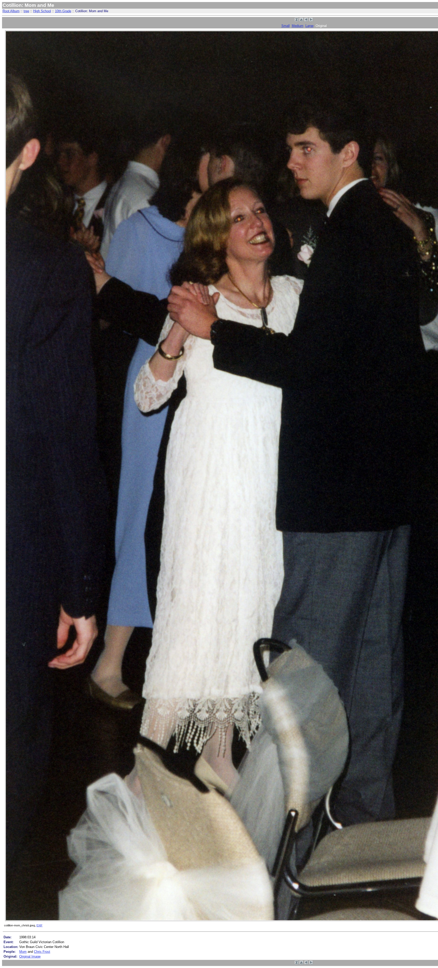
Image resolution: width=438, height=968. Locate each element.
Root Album (11, 11)
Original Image (30, 956)
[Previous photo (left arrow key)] (306, 20)
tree (26, 11)
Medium (297, 26)
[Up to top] (297, 20)
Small (285, 26)
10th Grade (63, 11)
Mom (23, 952)
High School (42, 11)
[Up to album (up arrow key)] (301, 20)
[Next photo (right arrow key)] (311, 20)
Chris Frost (42, 952)
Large (309, 26)
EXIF (39, 925)
